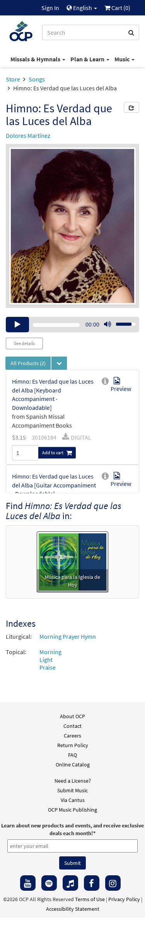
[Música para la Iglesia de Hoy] (72, 561)
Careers (72, 735)
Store (13, 79)
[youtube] (28, 883)
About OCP (72, 716)
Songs (37, 79)
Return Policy (72, 745)
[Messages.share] (131, 107)
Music (122, 59)
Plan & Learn (88, 59)
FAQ (72, 754)
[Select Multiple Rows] (59, 363)
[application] (72, 324)
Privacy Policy (124, 899)
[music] (70, 883)
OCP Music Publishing (72, 809)
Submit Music (72, 790)
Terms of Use (90, 899)
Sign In (50, 8)
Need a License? (73, 780)
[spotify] (49, 883)
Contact (72, 725)
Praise (47, 667)
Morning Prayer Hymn (67, 636)
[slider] (121, 322)
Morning (50, 652)
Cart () (120, 8)
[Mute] (107, 325)
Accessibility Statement (72, 908)
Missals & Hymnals (35, 59)
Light (46, 659)
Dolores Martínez (28, 135)
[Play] (17, 324)
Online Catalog (73, 764)
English (82, 8)
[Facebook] (91, 883)
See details (24, 343)
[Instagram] (113, 883)
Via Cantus (73, 800)
